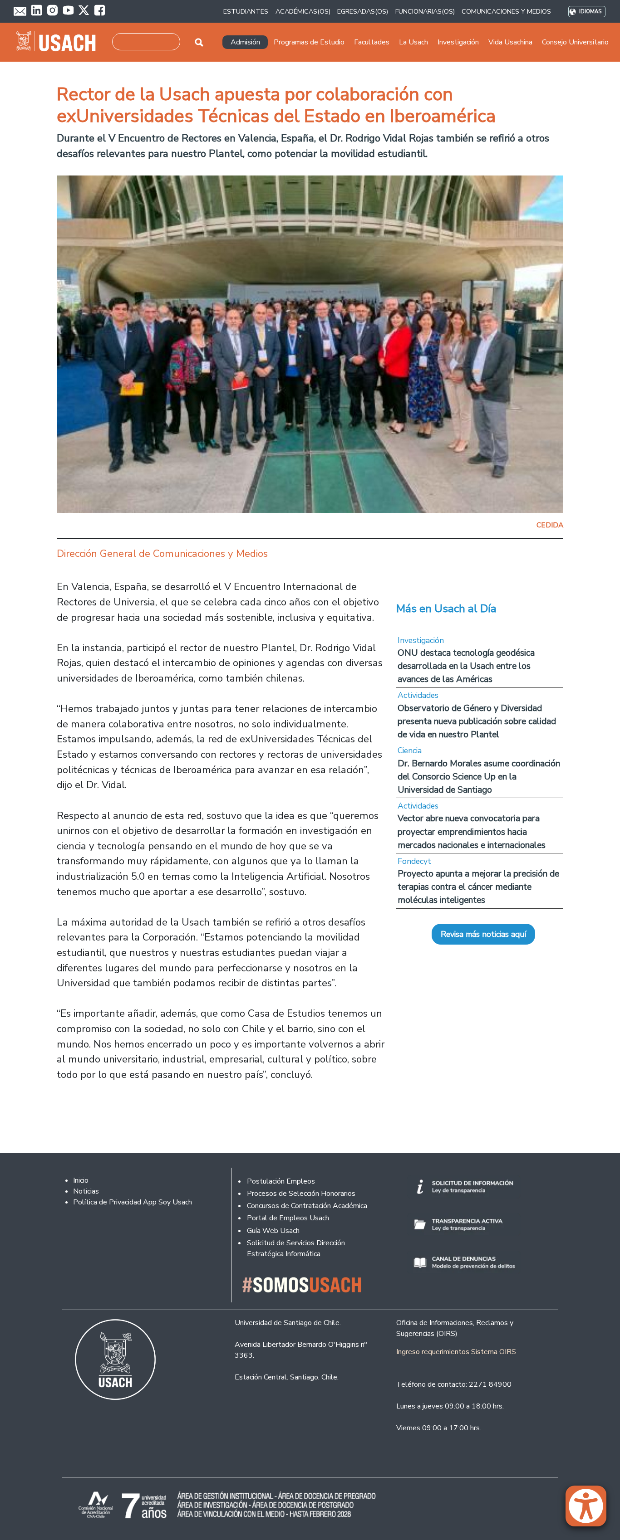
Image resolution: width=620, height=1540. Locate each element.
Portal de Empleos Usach (288, 1218)
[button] (590, 1510)
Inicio (81, 1180)
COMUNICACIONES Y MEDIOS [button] (506, 11)
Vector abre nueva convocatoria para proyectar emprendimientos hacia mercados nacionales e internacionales (472, 831)
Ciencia (410, 750)
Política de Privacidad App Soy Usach (132, 1202)
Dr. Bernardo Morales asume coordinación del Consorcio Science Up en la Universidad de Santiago (479, 776)
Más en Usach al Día (446, 608)
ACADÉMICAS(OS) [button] (303, 11)
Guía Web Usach (273, 1231)
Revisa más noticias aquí (483, 934)
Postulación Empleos (281, 1181)
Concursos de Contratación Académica (307, 1206)
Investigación (421, 640)
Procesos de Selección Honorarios (301, 1194)
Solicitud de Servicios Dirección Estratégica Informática (296, 1248)
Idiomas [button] (590, 11)
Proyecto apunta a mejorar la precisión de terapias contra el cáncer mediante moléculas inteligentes (478, 886)
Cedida (549, 525)
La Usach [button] (413, 42)
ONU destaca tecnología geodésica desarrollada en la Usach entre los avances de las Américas (466, 666)
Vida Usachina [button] (510, 42)
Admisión (245, 42)
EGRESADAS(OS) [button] (362, 11)
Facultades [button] (371, 42)
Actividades (418, 695)
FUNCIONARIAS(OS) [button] (425, 11)
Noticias (86, 1191)
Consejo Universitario (575, 42)
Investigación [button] (458, 42)
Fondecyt (414, 861)
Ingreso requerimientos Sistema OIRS (456, 1352)
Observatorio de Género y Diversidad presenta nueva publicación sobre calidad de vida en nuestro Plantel (477, 721)
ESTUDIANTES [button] (245, 11)
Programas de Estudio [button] (309, 42)
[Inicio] (60, 42)
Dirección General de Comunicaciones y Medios (162, 553)
